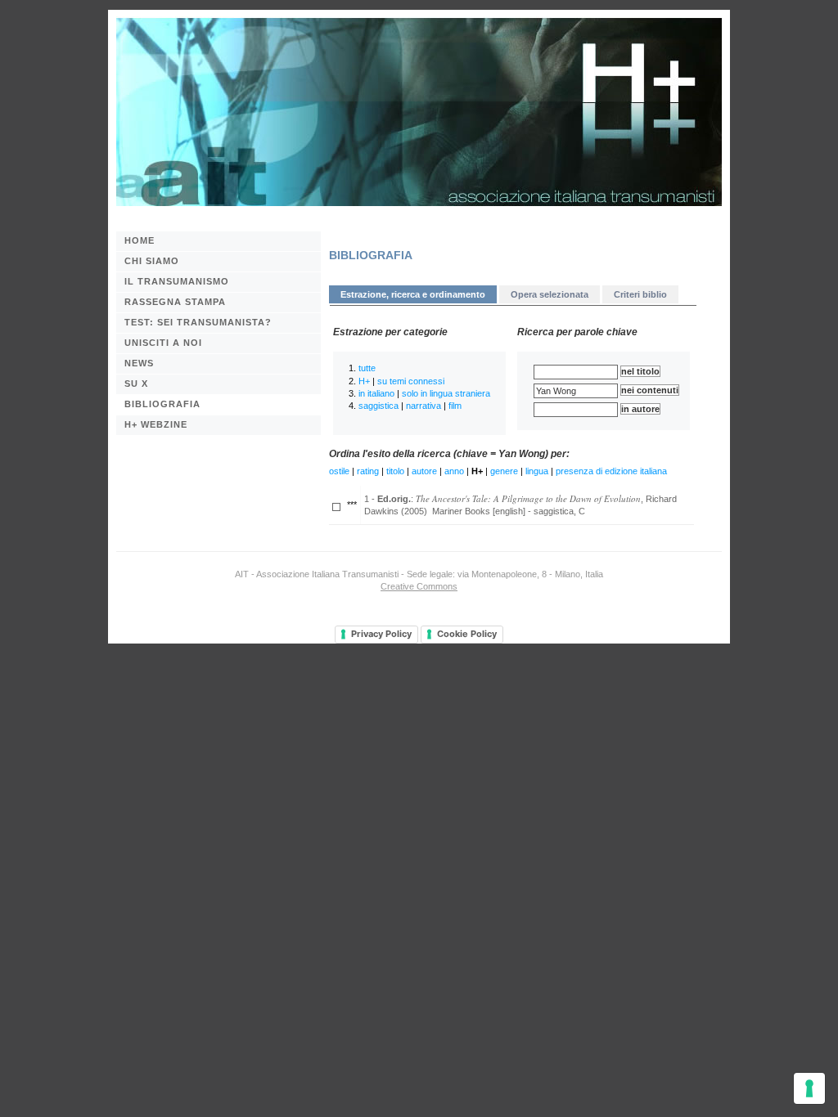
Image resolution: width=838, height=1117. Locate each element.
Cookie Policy (467, 633)
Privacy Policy (381, 633)
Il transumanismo (176, 281)
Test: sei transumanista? (198, 322)
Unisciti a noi (163, 343)
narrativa (423, 405)
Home (139, 240)
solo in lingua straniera (446, 393)
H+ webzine (155, 424)
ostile (339, 471)
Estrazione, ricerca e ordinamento (412, 294)
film (455, 405)
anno (454, 471)
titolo (395, 471)
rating (368, 471)
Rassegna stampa (175, 302)
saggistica (378, 405)
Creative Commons (419, 586)
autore (424, 471)
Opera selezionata (549, 294)
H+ (364, 381)
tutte (367, 368)
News (139, 363)
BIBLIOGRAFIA (162, 404)
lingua (536, 471)
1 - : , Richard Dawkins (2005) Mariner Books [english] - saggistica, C (520, 504)
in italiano (376, 393)
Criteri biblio (640, 294)
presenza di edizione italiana (611, 471)
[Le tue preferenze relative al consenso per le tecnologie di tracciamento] (809, 1088)
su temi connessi (410, 381)
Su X (136, 383)
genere (504, 471)
